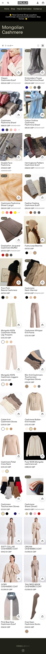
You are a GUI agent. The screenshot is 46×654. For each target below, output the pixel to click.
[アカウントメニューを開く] (37, 2)
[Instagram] (23, 650)
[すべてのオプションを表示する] (19, 130)
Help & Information (24, 9)
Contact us (37, 9)
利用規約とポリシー (23, 646)
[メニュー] (3, 3)
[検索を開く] (8, 2)
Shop (13, 9)
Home (6, 9)
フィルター (9, 45)
